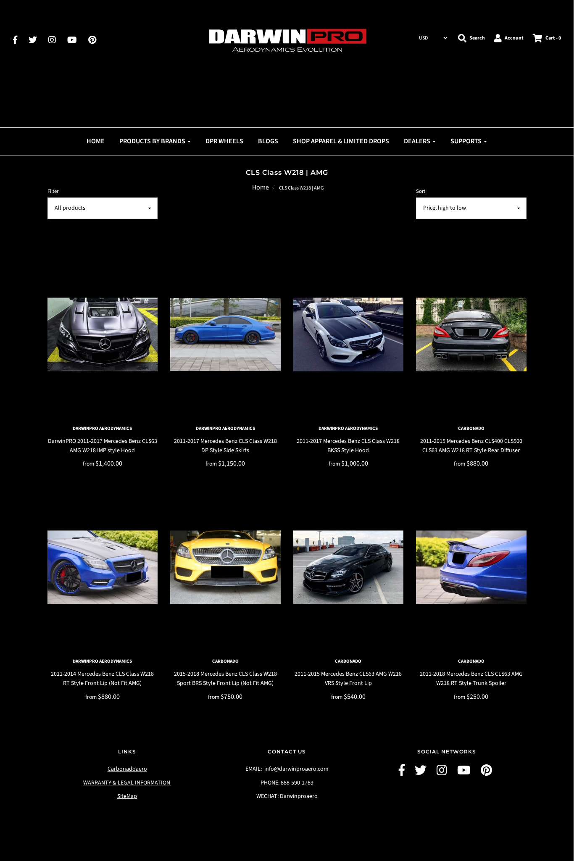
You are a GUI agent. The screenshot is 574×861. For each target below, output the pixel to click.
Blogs (268, 141)
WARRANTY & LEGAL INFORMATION (127, 783)
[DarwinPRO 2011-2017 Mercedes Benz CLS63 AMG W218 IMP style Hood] (102, 334)
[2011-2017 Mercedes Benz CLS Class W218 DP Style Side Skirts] (225, 334)
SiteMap (127, 796)
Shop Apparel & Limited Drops (341, 141)
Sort (420, 191)
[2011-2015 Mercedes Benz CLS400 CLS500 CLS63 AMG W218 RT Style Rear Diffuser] (471, 334)
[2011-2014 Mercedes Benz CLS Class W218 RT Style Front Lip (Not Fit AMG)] (102, 567)
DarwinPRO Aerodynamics (102, 428)
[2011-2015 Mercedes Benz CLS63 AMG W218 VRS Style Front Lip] (348, 567)
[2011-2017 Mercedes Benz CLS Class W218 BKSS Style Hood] (348, 334)
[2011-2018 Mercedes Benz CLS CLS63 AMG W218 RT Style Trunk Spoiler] (471, 567)
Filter (52, 191)
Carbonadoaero (127, 769)
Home (96, 141)
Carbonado (471, 428)
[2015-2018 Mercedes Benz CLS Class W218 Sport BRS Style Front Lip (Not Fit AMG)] (225, 567)
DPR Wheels (224, 141)
